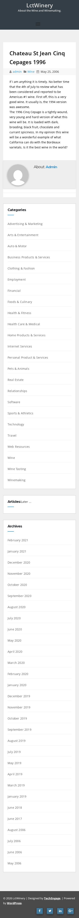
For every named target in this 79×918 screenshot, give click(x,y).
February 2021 (18, 540)
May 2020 (14, 640)
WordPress (14, 903)
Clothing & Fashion (21, 268)
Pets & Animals (18, 369)
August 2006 (16, 830)
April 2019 (15, 774)
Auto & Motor (17, 246)
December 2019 (19, 696)
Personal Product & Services (28, 357)
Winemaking (16, 480)
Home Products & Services (27, 335)
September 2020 (19, 596)
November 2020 (19, 574)
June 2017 (15, 819)
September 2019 (19, 730)
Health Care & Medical (24, 324)
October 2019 (17, 718)
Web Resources (19, 447)
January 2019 (17, 796)
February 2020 (18, 674)
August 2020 (16, 607)
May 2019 (14, 763)
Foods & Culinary (20, 302)
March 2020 (16, 663)
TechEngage (52, 898)
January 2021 (17, 551)
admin (18, 72)
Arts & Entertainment (23, 235)
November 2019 (19, 707)
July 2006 (14, 841)
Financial (14, 291)
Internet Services (20, 346)
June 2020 (15, 629)
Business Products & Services (29, 257)
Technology (16, 424)
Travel (12, 435)
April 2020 (15, 652)
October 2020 (17, 585)
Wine (31, 72)
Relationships (17, 391)
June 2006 (15, 852)
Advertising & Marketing (25, 224)
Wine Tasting (17, 469)
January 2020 (17, 685)
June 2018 (15, 808)
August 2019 (16, 741)
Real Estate (16, 380)
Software (14, 402)
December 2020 (19, 562)
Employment (17, 279)
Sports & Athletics (20, 413)
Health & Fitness (19, 313)
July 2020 (14, 618)
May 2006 (14, 863)
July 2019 (14, 752)
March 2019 (16, 785)
